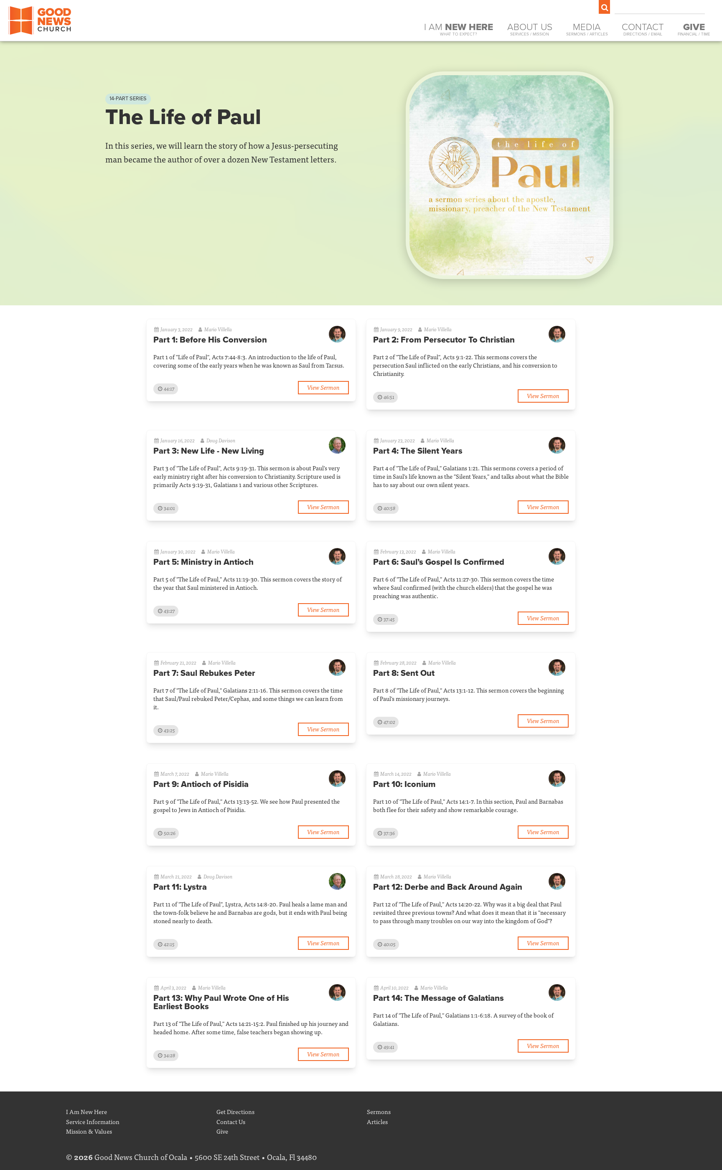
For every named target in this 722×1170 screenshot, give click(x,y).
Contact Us (230, 1121)
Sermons (379, 1111)
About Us (529, 29)
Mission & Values (89, 1131)
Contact (643, 29)
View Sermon (323, 387)
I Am (458, 29)
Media (587, 29)
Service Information (92, 1121)
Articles (377, 1121)
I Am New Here (86, 1111)
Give (222, 1131)
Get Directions (235, 1111)
